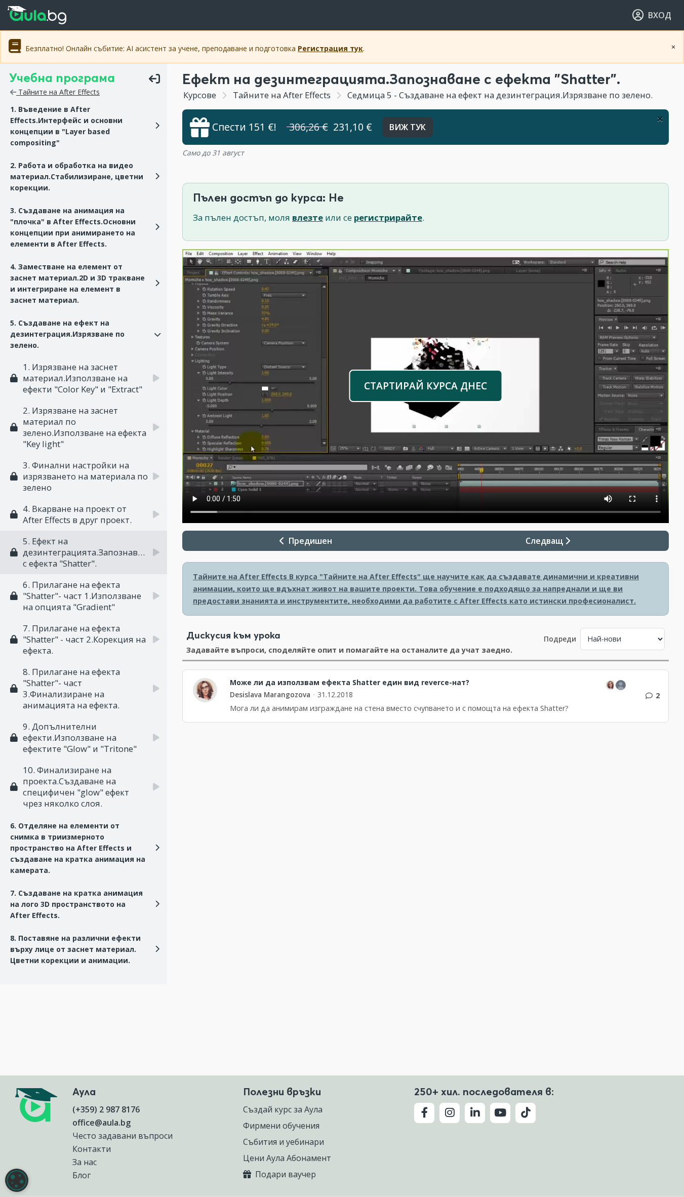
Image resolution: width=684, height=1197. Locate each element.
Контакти (91, 1148)
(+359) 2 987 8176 (106, 1109)
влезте (307, 217)
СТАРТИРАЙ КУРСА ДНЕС (425, 385)
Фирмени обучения (281, 1125)
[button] (83, 126)
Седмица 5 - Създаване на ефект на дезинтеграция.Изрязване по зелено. (499, 95)
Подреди (560, 639)
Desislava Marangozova (270, 694)
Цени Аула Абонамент (287, 1158)
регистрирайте (388, 217)
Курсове (199, 95)
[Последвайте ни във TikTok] (525, 1113)
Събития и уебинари (283, 1141)
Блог (81, 1175)
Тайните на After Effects (58, 92)
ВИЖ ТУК (407, 127)
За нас (84, 1162)
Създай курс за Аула (283, 1109)
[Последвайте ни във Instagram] (449, 1113)
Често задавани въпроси (122, 1135)
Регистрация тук (330, 48)
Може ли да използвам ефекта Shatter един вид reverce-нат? (349, 682)
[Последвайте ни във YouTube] (500, 1113)
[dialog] (16, 1180)
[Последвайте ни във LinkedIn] (475, 1113)
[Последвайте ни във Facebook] (424, 1113)
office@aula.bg (101, 1122)
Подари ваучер (284, 1174)
